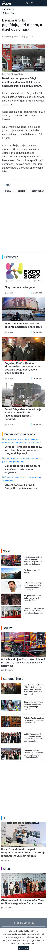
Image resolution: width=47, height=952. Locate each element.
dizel (8, 191)
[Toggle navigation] (41, 3)
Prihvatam (23, 948)
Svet (13, 13)
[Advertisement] (23, 226)
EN (32, 3)
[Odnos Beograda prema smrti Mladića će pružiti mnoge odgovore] (23, 460)
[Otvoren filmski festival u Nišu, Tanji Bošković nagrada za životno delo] (23, 885)
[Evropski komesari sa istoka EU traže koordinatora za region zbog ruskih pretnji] (23, 441)
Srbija (6, 13)
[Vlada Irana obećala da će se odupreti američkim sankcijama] (23, 309)
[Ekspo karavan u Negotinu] (23, 273)
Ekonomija (37, 293)
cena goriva (38, 191)
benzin (21, 191)
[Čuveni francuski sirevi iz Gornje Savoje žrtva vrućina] (23, 479)
